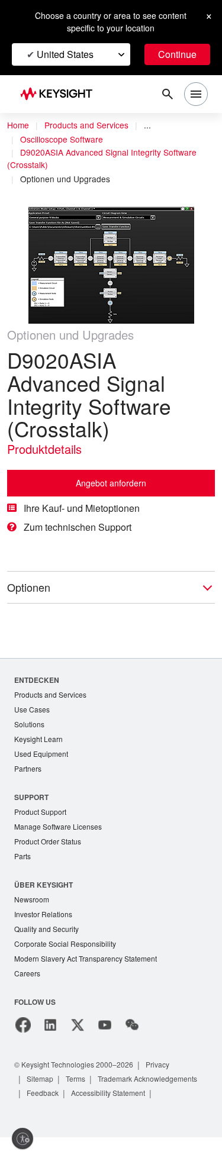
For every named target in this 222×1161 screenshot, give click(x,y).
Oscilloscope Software (61, 139)
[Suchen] (167, 94)
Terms (75, 1078)
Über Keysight (43, 884)
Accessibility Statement (108, 1093)
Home (18, 125)
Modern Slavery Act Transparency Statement (85, 958)
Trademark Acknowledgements (147, 1078)
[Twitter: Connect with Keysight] (77, 1025)
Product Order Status (47, 841)
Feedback (43, 1093)
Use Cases (32, 709)
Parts (22, 856)
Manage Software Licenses (58, 826)
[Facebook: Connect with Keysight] (23, 1025)
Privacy (157, 1064)
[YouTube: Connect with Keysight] (105, 1025)
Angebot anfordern (111, 483)
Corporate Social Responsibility (65, 944)
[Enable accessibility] (22, 1138)
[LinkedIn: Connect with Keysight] (50, 1025)
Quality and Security (46, 929)
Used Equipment (41, 754)
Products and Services (86, 125)
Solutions (29, 724)
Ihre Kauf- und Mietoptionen (82, 508)
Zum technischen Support (77, 527)
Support (31, 797)
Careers (27, 973)
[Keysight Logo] (60, 94)
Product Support (40, 812)
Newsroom (31, 899)
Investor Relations (43, 914)
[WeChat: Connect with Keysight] (132, 1025)
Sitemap (40, 1078)
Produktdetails (44, 448)
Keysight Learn (38, 739)
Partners (27, 768)
